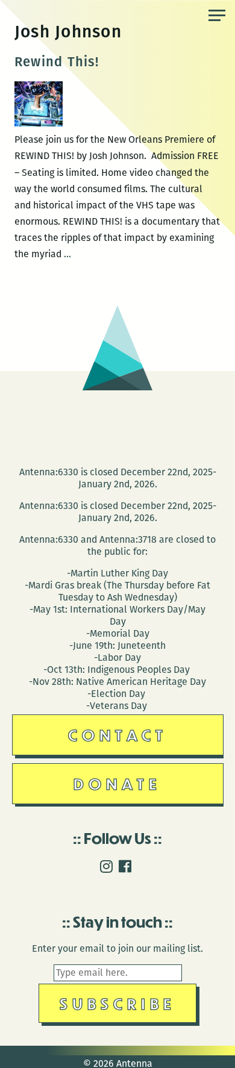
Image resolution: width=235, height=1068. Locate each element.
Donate (117, 783)
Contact (118, 734)
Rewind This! (56, 62)
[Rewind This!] (38, 123)
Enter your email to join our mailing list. (117, 948)
